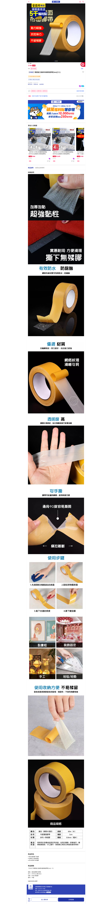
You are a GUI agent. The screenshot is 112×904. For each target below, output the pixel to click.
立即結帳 (71, 899)
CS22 (31, 72)
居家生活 (30, 84)
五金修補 (41, 84)
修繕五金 (36, 84)
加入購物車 (44, 899)
